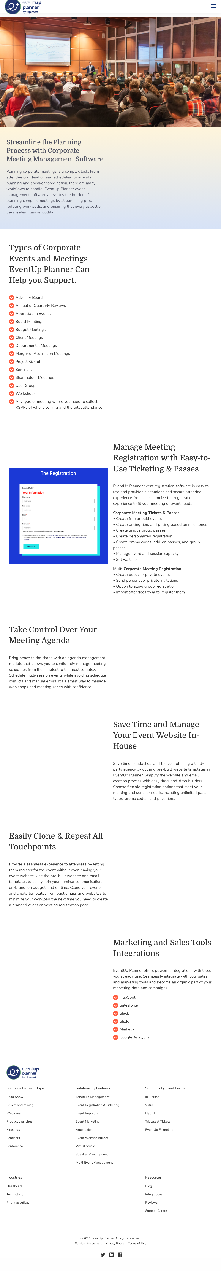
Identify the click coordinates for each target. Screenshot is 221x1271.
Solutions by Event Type (25, 1088)
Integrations (154, 1194)
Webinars (13, 1113)
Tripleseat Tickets (157, 1121)
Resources (153, 1177)
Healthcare (14, 1186)
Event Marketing (88, 1121)
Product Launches (19, 1121)
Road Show (14, 1097)
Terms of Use (137, 1243)
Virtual (150, 1105)
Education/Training (19, 1105)
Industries (14, 1177)
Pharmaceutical (17, 1202)
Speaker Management (92, 1154)
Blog (148, 1186)
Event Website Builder (92, 1138)
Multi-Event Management (94, 1162)
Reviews (151, 1202)
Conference (14, 1146)
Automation (84, 1130)
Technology (14, 1194)
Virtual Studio (85, 1146)
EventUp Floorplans (159, 1130)
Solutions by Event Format (166, 1088)
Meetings (13, 1130)
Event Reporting (87, 1113)
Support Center (156, 1211)
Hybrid (150, 1113)
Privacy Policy (115, 1243)
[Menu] (212, 6)
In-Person (152, 1097)
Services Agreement (88, 1243)
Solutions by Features (93, 1088)
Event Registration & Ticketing (97, 1105)
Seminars (13, 1138)
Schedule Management (92, 1097)
